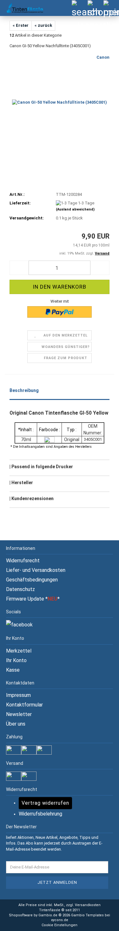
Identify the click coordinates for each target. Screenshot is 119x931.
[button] (19, 268)
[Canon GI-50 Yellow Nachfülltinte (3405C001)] (59, 102)
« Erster (21, 25)
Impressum (18, 695)
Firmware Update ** (33, 599)
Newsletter (19, 714)
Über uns (15, 724)
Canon (102, 57)
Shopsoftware (21, 915)
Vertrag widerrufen (45, 803)
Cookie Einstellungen (59, 925)
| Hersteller (21, 482)
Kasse (13, 670)
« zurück (43, 25)
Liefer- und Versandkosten (35, 570)
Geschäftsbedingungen (32, 580)
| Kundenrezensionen (32, 498)
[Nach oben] (101, 921)
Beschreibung (24, 390)
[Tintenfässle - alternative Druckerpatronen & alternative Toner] (22, 8)
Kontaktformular (24, 705)
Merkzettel (18, 651)
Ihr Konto (16, 660)
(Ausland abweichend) (75, 209)
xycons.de (59, 920)
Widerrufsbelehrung (40, 814)
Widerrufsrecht (23, 561)
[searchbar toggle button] (79, 8)
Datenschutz (20, 589)
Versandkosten (88, 905)
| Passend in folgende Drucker (41, 466)
